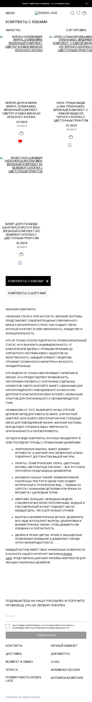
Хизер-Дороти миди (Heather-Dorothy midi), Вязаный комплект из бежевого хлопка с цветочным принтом (21, 231)
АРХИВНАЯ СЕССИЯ (65, 669)
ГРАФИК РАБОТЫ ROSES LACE (23, 679)
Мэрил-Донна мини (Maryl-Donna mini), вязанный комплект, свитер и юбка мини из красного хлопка (21, 110)
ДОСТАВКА (14, 653)
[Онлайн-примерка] (32, 38)
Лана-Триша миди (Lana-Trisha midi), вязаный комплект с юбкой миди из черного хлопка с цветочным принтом (71, 111)
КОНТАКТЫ (14, 645)
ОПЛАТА (12, 669)
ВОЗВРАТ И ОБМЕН (19, 661)
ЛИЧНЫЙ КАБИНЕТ (64, 645)
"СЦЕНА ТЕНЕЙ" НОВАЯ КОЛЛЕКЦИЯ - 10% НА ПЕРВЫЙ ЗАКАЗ (46, 3)
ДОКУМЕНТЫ (60, 653)
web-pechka (31, 697)
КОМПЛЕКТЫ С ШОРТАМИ (27, 293)
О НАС (55, 661)
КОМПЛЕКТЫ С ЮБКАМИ (25, 281)
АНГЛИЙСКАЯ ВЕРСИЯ (67, 677)
